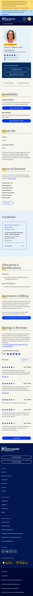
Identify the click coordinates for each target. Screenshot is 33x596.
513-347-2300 (12, 178)
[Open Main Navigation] (29, 19)
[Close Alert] (32, 2)
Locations (4, 483)
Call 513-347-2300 (17, 74)
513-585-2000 (16, 457)
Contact (3, 487)
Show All (7, 203)
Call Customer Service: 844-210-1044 (16, 318)
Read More (5, 14)
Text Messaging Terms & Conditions (9, 588)
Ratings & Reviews (23, 83)
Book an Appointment (7, 530)
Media (3, 512)
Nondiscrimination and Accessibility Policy (11, 580)
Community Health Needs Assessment (10, 584)
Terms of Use (24, 8)
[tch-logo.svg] (9, 19)
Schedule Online (16, 69)
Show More (16, 438)
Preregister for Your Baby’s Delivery (11, 537)
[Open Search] (24, 19)
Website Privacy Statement (10, 8)
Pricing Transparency (7, 541)
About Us (4, 472)
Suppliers (4, 504)
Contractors (4, 508)
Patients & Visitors (6, 476)
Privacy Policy (4, 576)
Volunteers (4, 479)
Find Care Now (5, 522)
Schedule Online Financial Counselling (11, 533)
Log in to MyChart (19, 108)
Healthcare (4, 501)
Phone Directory (5, 526)
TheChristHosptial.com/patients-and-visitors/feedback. (15, 345)
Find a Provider (8, 24)
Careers (3, 491)
